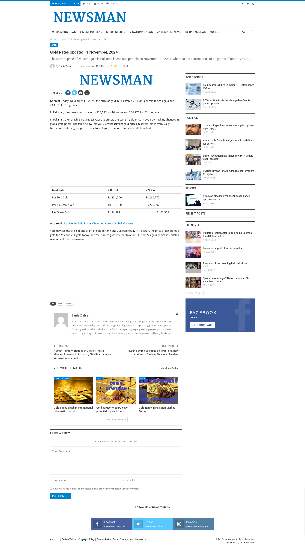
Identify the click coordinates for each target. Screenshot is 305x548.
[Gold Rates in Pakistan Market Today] (158, 390)
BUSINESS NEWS (171, 32)
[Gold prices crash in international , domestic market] (73, 390)
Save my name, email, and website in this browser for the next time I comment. (96, 488)
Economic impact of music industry (222, 248)
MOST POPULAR (92, 32)
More (213, 32)
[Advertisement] (116, 158)
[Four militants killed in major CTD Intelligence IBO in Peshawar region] (193, 89)
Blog (88, 3)
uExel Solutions (247, 542)
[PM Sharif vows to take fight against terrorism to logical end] (193, 175)
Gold (54, 45)
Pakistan (69, 303)
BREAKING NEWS (65, 32)
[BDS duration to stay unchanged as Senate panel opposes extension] (193, 104)
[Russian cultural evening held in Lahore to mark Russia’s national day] (193, 267)
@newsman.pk (159, 507)
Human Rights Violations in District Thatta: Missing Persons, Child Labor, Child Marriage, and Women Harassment (83, 354)
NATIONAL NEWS (142, 32)
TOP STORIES (117, 32)
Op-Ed (100, 3)
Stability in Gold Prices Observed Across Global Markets (98, 223)
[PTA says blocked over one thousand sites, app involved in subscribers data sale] (193, 200)
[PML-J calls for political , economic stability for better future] (193, 144)
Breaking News (62, 378)
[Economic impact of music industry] (193, 252)
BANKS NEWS (197, 32)
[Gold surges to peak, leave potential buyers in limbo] (116, 390)
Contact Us (115, 3)
